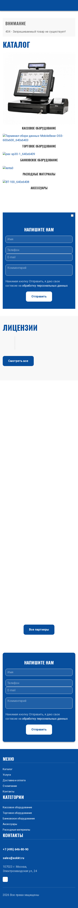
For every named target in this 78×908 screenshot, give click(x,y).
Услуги (7, 774)
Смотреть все (18, 361)
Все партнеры (39, 629)
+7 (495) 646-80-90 (15, 849)
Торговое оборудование (17, 812)
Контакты (8, 791)
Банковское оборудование (19, 818)
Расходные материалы (16, 829)
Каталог (8, 769)
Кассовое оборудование (17, 807)
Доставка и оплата (14, 780)
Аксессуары (10, 824)
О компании (10, 785)
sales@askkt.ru (13, 858)
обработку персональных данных (45, 285)
